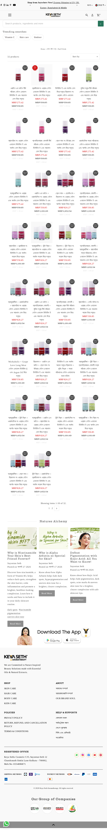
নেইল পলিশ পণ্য (51, 49)
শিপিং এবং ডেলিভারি (63, 732)
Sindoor (38, 37)
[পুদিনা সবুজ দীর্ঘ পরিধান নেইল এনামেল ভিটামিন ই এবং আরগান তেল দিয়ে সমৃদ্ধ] (88, 74)
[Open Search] (87, 15)
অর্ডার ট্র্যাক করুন (62, 723)
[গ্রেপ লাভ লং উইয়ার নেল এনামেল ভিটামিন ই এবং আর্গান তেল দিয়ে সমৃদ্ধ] (65, 127)
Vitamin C (10, 37)
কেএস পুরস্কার (61, 728)
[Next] (77, 5)
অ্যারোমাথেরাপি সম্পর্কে (64, 693)
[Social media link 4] (72, 808)
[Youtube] (14, 5)
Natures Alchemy (53, 521)
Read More (15, 623)
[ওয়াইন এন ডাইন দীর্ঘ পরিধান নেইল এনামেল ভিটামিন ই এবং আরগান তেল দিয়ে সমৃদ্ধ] (18, 74)
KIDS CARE (10, 703)
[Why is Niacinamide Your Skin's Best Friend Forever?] (22, 538)
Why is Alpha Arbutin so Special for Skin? (52, 555)
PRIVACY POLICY (13, 718)
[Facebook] (1, 5)
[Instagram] (4, 5)
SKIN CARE (10, 688)
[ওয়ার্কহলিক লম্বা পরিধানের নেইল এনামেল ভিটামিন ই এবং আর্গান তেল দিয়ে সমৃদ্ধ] (88, 127)
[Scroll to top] (53, 825)
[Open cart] (98, 15)
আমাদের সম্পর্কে (62, 688)
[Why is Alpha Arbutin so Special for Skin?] (53, 538)
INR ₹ (101, 5)
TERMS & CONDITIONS (16, 731)
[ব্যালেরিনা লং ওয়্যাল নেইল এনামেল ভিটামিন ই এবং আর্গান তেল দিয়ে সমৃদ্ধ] (18, 127)
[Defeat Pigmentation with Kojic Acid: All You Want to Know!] (84, 538)
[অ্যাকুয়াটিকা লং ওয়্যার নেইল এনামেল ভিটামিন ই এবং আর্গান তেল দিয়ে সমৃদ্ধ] (18, 180)
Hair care (24, 37)
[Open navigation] (9, 15)
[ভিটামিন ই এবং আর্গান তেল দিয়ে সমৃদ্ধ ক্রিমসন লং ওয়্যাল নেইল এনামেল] (65, 74)
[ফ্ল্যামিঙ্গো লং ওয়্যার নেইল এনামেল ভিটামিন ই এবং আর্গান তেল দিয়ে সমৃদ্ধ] (41, 74)
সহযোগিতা (59, 737)
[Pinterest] (10, 5)
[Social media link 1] (34, 808)
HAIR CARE (10, 693)
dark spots (12, 610)
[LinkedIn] (8, 5)
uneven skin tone (15, 617)
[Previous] (30, 5)
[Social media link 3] (60, 808)
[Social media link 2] (47, 808)
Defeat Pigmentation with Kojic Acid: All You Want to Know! (83, 557)
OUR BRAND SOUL (65, 698)
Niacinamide (25, 610)
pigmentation (13, 613)
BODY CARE (10, 698)
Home (43, 49)
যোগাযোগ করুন (61, 718)
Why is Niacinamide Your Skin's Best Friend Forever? (21, 555)
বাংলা (89, 5)
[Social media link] (76, 755)
